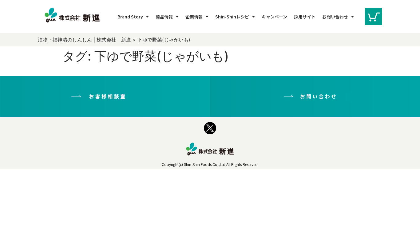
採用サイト (304, 17)
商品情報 (164, 17)
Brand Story (130, 17)
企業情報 (194, 17)
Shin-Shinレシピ (232, 17)
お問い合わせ (335, 17)
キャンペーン (274, 17)
